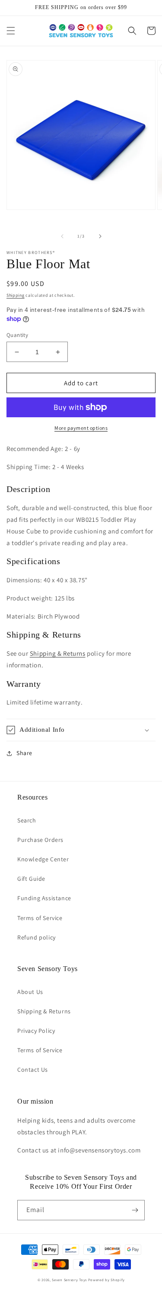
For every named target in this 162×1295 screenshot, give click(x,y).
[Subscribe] (134, 1210)
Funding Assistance (44, 898)
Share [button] (24, 753)
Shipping (15, 295)
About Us (30, 992)
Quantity (17, 335)
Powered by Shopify (106, 1279)
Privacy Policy (36, 1031)
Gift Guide (31, 878)
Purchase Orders (40, 840)
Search (26, 820)
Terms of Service (40, 918)
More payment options (81, 428)
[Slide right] (100, 236)
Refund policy (36, 937)
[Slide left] (62, 236)
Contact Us (32, 1069)
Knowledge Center (43, 859)
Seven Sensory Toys (69, 1279)
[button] (10, 30)
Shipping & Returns (58, 653)
